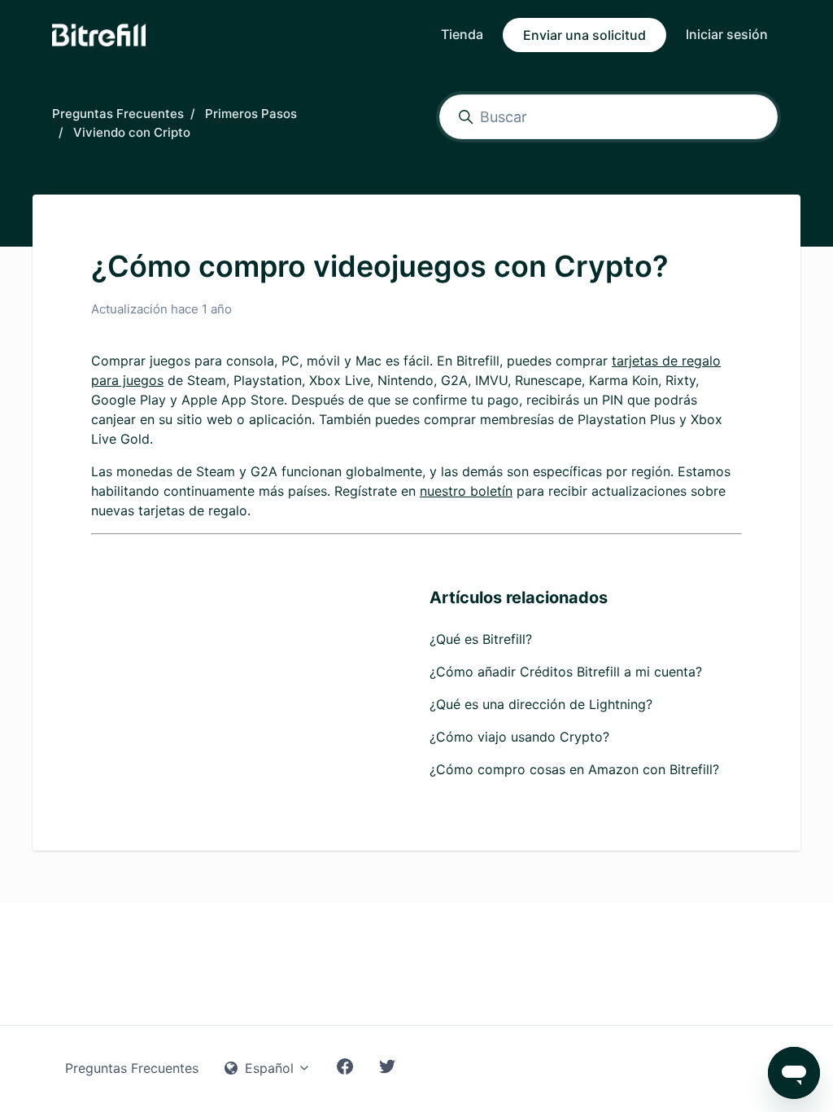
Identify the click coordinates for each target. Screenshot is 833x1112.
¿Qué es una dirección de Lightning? (541, 704)
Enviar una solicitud (584, 35)
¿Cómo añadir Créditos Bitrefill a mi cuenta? (566, 671)
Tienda (462, 34)
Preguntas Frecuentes (118, 113)
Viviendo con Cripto (131, 132)
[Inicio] (99, 35)
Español (269, 1068)
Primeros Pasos (251, 113)
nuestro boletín (466, 491)
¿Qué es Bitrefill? (481, 639)
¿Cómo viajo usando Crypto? (519, 737)
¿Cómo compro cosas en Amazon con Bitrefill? (574, 769)
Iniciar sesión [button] (727, 34)
